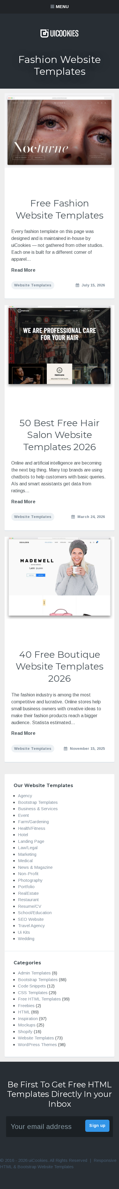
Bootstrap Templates (38, 802)
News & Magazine (35, 867)
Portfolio (26, 886)
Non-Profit (28, 873)
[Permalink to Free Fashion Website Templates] (59, 131)
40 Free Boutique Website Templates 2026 (59, 666)
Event (23, 815)
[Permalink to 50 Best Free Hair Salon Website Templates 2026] (59, 346)
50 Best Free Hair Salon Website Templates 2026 (59, 434)
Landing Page (31, 841)
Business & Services (38, 808)
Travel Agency (31, 925)
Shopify (25, 1031)
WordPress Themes (37, 1044)
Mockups (27, 1025)
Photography (30, 880)
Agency (25, 795)
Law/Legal (28, 847)
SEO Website (31, 919)
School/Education (35, 912)
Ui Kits (24, 932)
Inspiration (28, 1018)
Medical (25, 860)
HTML (24, 1012)
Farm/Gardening (33, 821)
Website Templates (32, 285)
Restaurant (28, 899)
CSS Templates (33, 992)
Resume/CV (29, 906)
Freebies (26, 1005)
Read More (23, 270)
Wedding (26, 938)
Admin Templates (34, 973)
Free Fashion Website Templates (59, 209)
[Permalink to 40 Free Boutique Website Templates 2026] (59, 578)
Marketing (27, 854)
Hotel (23, 834)
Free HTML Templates (39, 999)
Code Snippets (32, 986)
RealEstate (28, 893)
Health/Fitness (31, 828)
